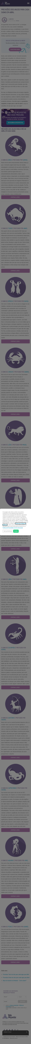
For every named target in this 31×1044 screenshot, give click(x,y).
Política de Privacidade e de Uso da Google (13, 527)
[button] (8, 531)
